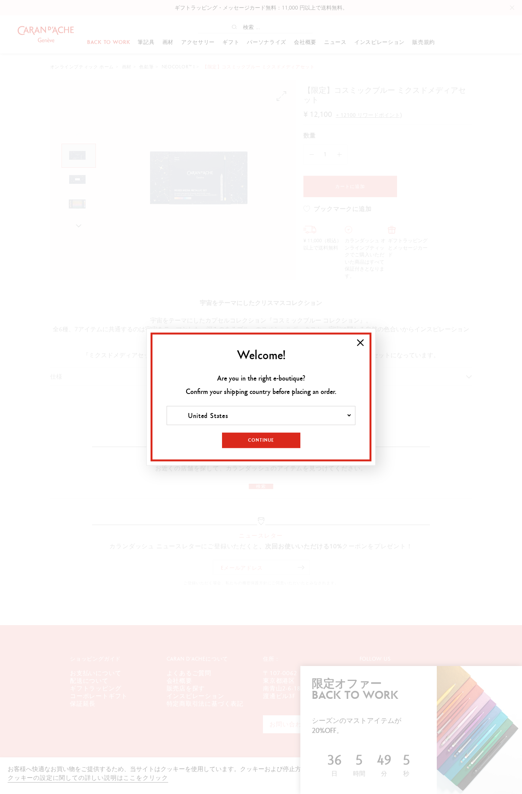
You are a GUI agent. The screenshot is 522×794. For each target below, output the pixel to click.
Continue (261, 441)
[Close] (360, 342)
